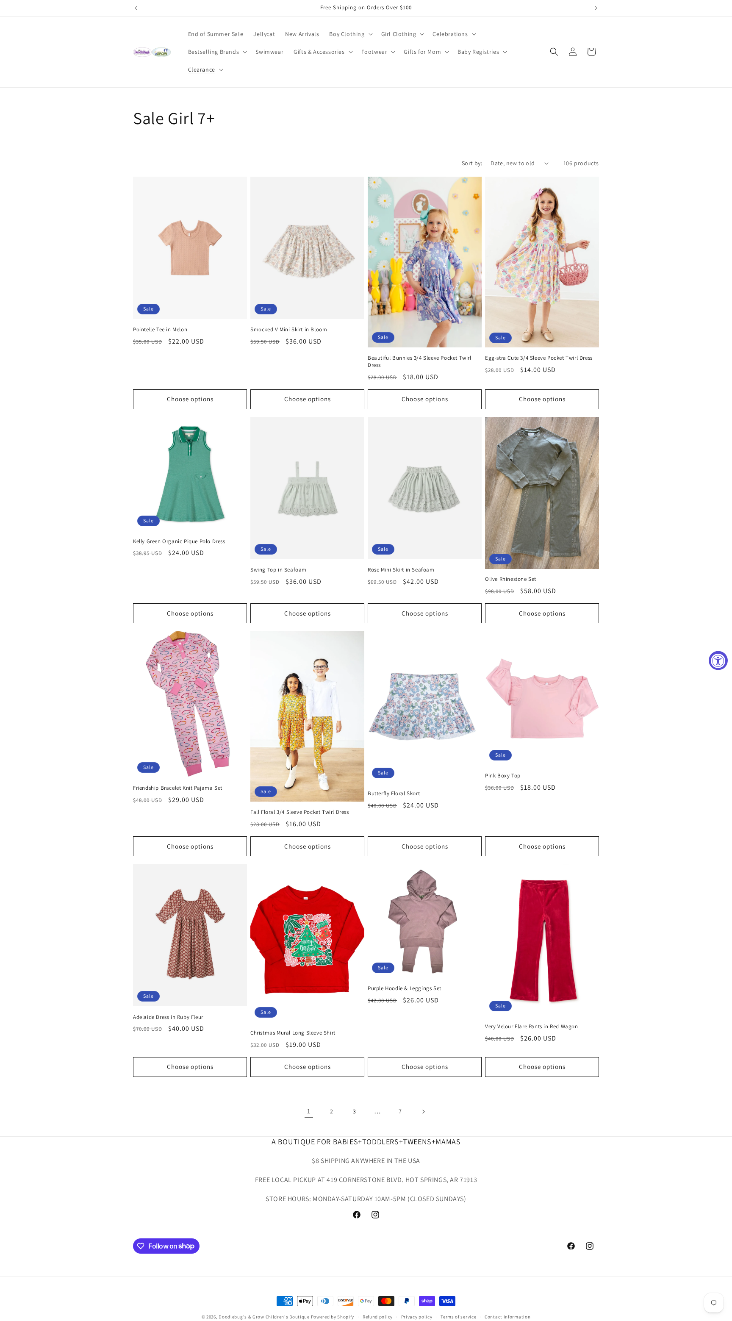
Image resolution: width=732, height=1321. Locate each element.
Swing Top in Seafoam (278, 569)
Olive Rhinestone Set (510, 579)
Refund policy (378, 1316)
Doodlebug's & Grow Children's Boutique (264, 1317)
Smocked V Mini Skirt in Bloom (288, 329)
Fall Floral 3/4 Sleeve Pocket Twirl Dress (299, 812)
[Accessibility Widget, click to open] (718, 660)
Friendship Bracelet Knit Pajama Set (177, 788)
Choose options (190, 399)
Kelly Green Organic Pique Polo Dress (179, 541)
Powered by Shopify (333, 1317)
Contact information (507, 1316)
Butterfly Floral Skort (394, 793)
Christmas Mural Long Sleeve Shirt (293, 1033)
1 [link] (309, 1111)
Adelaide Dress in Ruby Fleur (168, 1016)
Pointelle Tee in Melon (160, 329)
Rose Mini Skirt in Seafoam (401, 569)
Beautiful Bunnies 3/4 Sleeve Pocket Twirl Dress (419, 362)
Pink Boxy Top (503, 775)
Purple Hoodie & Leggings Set (404, 988)
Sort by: (472, 163)
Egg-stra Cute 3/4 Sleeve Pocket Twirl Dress (539, 358)
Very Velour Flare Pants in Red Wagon (531, 1026)
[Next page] (423, 1111)
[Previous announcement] (136, 8)
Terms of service (458, 1316)
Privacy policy (417, 1316)
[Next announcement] (596, 8)
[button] (350, 34)
